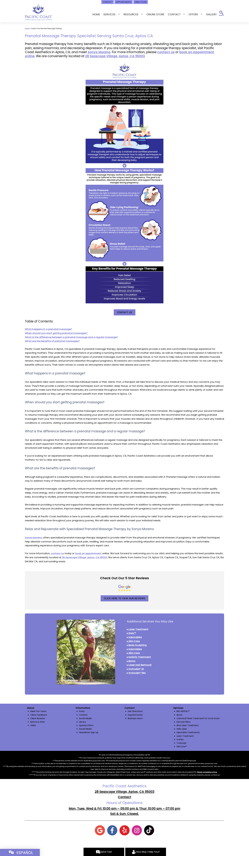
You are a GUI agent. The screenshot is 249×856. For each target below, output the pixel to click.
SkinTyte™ (182, 746)
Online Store (155, 14)
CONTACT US (124, 312)
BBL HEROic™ (183, 711)
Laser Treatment (185, 736)
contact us (166, 52)
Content (83, 714)
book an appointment (88, 553)
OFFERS (193, 14)
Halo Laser (182, 728)
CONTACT (174, 14)
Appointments (135, 714)
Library (82, 721)
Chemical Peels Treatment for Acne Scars (198, 718)
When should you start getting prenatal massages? (56, 333)
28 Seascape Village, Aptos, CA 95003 (115, 56)
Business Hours (135, 718)
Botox (179, 714)
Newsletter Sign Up (88, 732)
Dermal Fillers (184, 721)
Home (96, 14)
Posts (82, 711)
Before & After (37, 721)
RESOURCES (130, 14)
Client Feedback (38, 714)
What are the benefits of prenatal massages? (52, 341)
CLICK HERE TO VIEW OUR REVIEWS (124, 598)
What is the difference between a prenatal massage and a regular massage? (71, 337)
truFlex (180, 739)
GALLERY (211, 14)
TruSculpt (181, 743)
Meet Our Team (38, 711)
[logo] (38, 12)
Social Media (85, 718)
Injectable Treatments (188, 732)
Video (33, 725)
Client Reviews (37, 718)
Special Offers (86, 725)
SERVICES (109, 14)
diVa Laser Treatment (188, 725)
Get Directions (135, 711)
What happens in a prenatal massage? (48, 329)
